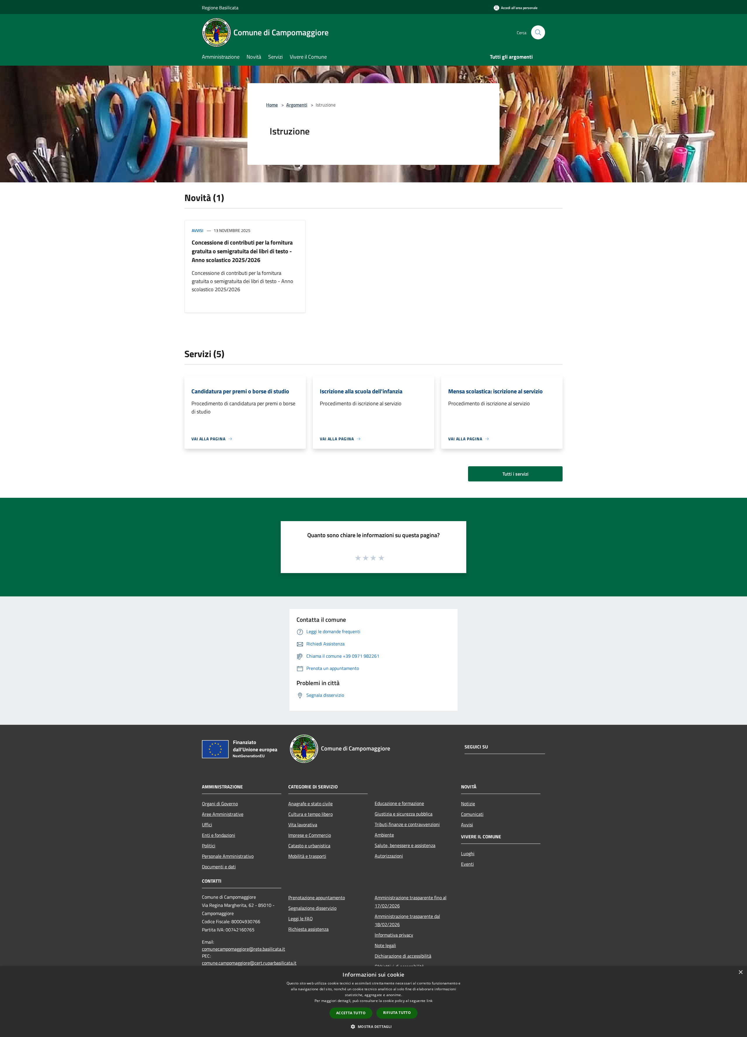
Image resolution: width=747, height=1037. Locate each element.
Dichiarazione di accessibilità (403, 955)
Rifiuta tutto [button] (397, 1012)
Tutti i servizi (515, 473)
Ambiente (384, 834)
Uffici (207, 824)
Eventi (467, 863)
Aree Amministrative (222, 814)
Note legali (385, 945)
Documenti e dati (219, 866)
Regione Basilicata (220, 7)
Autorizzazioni (389, 855)
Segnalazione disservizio (312, 908)
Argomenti (296, 104)
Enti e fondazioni (218, 835)
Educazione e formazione (399, 803)
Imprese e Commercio (309, 835)
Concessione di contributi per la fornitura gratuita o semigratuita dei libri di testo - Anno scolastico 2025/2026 (242, 251)
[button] (373, 1026)
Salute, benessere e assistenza (405, 845)
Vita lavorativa (302, 824)
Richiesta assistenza (308, 929)
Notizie (468, 803)
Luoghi (467, 853)
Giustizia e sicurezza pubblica (403, 813)
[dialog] (373, 1001)
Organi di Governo (220, 803)
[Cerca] (538, 32)
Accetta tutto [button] (351, 1012)
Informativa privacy (394, 934)
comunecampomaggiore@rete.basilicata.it (243, 948)
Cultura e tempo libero (310, 814)
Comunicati (472, 814)
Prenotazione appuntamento (316, 897)
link (429, 1000)
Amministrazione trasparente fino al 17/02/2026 (410, 901)
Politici (208, 845)
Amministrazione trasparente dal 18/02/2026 (407, 920)
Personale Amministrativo (228, 856)
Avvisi (197, 230)
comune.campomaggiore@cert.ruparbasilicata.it (249, 962)
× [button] (740, 972)
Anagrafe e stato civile (310, 803)
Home (272, 104)
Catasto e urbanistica (309, 845)
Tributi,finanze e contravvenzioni (407, 824)
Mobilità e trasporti (307, 856)
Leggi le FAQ (300, 918)
